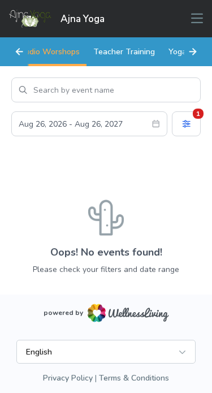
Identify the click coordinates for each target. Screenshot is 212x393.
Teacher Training (124, 51)
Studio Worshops (48, 51)
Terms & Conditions (134, 378)
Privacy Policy (68, 378)
